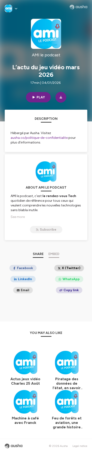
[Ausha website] (78, 7)
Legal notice (79, 446)
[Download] (60, 97)
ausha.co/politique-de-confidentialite (39, 138)
